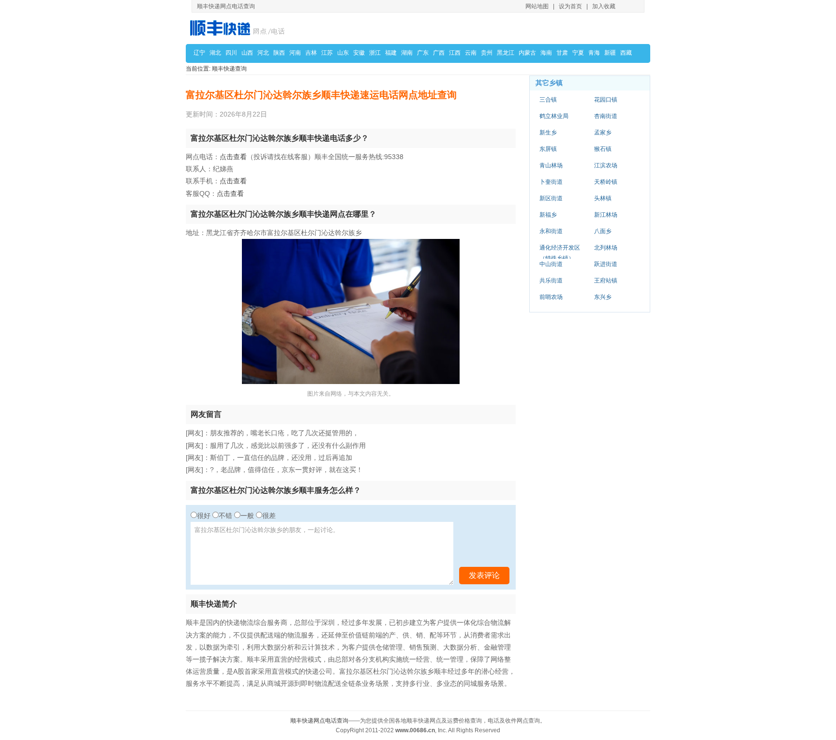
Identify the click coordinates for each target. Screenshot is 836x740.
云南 (471, 52)
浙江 (375, 52)
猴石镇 (603, 149)
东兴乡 (603, 297)
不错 (225, 515)
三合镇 (548, 99)
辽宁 (199, 52)
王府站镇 (605, 280)
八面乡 (603, 231)
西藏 (626, 52)
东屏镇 (548, 149)
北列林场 (605, 247)
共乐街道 (551, 280)
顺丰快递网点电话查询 (319, 720)
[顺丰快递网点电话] (239, 28)
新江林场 (605, 214)
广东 (423, 52)
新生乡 (548, 132)
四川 (231, 52)
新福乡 (548, 214)
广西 (439, 52)
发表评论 (484, 575)
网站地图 (537, 6)
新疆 (610, 52)
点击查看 (233, 157)
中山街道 (551, 264)
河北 (263, 52)
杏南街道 (605, 116)
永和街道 (551, 231)
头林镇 (603, 198)
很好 (203, 515)
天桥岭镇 (605, 181)
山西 (247, 52)
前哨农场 (551, 297)
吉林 (311, 52)
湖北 (215, 52)
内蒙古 (527, 52)
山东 (343, 52)
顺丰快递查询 (229, 68)
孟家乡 (603, 132)
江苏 (327, 52)
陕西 (279, 52)
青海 (594, 52)
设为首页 (570, 6)
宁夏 (578, 52)
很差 (269, 515)
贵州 (487, 52)
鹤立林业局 (553, 116)
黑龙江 (505, 52)
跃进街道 (605, 264)
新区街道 (551, 198)
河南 (295, 52)
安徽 (359, 52)
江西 (455, 52)
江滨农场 (605, 165)
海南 (546, 52)
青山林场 (551, 165)
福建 (391, 52)
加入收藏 (603, 6)
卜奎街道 (551, 181)
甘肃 (562, 52)
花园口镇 (605, 99)
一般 (247, 515)
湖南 (407, 52)
